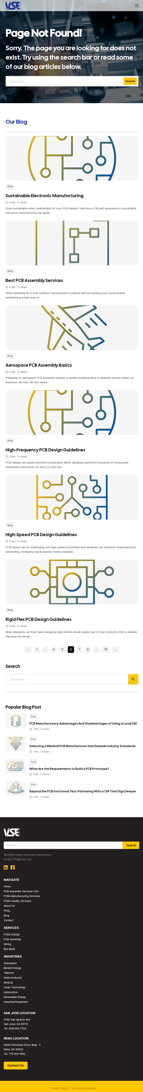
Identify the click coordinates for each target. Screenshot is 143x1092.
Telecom (9, 972)
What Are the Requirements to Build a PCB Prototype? (69, 769)
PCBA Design (12, 934)
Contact (8, 920)
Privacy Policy (59, 1088)
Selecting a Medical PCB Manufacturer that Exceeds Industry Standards (82, 746)
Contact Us (15, 1065)
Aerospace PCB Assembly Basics (39, 365)
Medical (8, 982)
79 (105, 649)
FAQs (7, 910)
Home (7, 886)
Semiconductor (13, 977)
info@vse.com (22, 859)
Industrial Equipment (16, 1002)
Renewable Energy (15, 997)
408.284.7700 (17, 1028)
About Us (9, 905)
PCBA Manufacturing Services (22, 896)
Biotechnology (12, 968)
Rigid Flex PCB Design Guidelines (39, 619)
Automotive (11, 992)
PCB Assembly (12, 939)
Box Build (9, 949)
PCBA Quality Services (17, 901)
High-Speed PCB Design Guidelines (41, 534)
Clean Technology (15, 987)
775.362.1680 (17, 1054)
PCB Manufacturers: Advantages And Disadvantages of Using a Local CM (83, 724)
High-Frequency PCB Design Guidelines (45, 450)
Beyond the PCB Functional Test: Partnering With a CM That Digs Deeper (82, 791)
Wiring (7, 944)
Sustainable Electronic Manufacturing (44, 196)
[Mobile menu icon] (136, 5)
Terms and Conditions (83, 1088)
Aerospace (10, 963)
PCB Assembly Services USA (21, 891)
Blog (33, 716)
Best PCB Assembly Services (34, 280)
